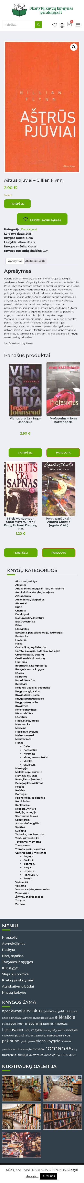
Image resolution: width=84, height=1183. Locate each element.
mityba (36, 1030)
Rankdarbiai (22, 805)
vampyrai (50, 1054)
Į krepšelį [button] (25, 452)
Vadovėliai (21, 882)
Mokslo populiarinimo (28, 772)
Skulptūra (29, 764)
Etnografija (22, 628)
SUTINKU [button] (49, 1176)
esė (13, 1023)
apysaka (31, 1010)
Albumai (20, 584)
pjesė (23, 1041)
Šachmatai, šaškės (26, 816)
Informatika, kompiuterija (31, 665)
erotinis (6, 1024)
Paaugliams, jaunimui (28, 779)
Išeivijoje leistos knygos (29, 669)
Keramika (29, 753)
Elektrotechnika (25, 621)
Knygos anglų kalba (27, 691)
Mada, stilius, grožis (27, 720)
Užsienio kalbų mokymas (30, 852)
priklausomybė (23, 1049)
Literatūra (21, 716)
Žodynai (20, 900)
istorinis (35, 1023)
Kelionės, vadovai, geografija (32, 687)
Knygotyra (21, 705)
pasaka (50, 1035)
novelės (71, 1030)
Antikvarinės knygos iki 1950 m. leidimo (39, 588)
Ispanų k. (29, 863)
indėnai (22, 1023)
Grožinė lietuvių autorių (29, 654)
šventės (61, 1055)
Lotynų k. (29, 871)
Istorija (19, 672)
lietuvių (24, 1030)
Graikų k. (28, 860)
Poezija (19, 786)
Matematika (22, 724)
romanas (58, 1048)
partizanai (36, 1035)
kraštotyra (61, 1023)
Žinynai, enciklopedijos (29, 896)
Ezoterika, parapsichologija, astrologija (39, 632)
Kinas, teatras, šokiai (35, 757)
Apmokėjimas (13, 944)
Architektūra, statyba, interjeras (34, 592)
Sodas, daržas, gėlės (27, 823)
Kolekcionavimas (25, 709)
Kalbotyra (21, 676)
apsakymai (12, 1011)
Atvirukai (21, 603)
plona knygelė (48, 1041)
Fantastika (21, 636)
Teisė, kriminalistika (27, 838)
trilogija (22, 1055)
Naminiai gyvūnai (26, 775)
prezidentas (8, 1049)
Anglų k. (28, 856)
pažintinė (10, 1040)
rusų (74, 1049)
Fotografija (30, 750)
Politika (20, 790)
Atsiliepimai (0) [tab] (35, 261)
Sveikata (20, 830)
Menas (19, 742)
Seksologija (22, 819)
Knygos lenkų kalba (27, 694)
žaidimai (71, 1054)
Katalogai (21, 683)
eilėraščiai (66, 1017)
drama (28, 1017)
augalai (59, 1011)
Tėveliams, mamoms (28, 841)
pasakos (63, 1035)
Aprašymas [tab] (15, 261)
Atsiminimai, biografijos (29, 599)
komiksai (48, 1023)
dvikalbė (39, 1017)
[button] (78, 24)
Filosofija (21, 639)
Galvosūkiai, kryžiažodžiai (30, 647)
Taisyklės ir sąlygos (17, 962)
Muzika (27, 761)
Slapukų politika (15, 974)
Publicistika (22, 801)
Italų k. (27, 867)
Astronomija (23, 595)
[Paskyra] (62, 25)
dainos (13, 1017)
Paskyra (8, 950)
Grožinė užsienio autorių (30, 658)
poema (66, 1041)
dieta (21, 1017)
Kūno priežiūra (24, 713)
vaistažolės (36, 1054)
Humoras (21, 661)
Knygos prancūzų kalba (29, 698)
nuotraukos (8, 1035)
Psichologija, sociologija (30, 797)
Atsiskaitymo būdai (18, 986)
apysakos (47, 1011)
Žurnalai (20, 904)
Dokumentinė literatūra (29, 617)
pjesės (31, 1041)
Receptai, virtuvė (25, 808)
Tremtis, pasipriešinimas (30, 849)
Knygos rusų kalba (26, 702)
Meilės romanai (24, 735)
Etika (18, 625)
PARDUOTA (63, 452)
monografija (49, 1030)
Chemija (20, 610)
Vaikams (20, 885)
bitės (5, 1017)
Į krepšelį (17, 203)
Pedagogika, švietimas (29, 783)
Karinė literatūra (25, 680)
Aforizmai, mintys (26, 581)
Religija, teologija (25, 812)
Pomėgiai (21, 794)
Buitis (18, 606)
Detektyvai (29, 229)
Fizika (18, 643)
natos (61, 1030)
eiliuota (49, 1017)
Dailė (26, 746)
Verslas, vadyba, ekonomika (32, 889)
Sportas (20, 827)
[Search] (38, 24)
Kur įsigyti (10, 968)
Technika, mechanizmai (29, 834)
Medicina (20, 727)
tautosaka (9, 1055)
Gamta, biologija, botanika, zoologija (37, 650)
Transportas (22, 845)
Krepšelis (9, 937)
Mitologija (21, 768)
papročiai (21, 1035)
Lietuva (10, 1029)
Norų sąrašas (12, 956)
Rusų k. (28, 878)
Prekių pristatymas (18, 980)
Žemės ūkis (22, 893)
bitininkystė (70, 1011)
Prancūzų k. (30, 874)
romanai (39, 1049)
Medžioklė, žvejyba (26, 731)
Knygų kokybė (14, 992)
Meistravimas (23, 738)
